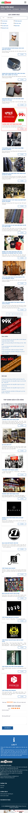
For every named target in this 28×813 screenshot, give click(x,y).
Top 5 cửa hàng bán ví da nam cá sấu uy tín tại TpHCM (13, 303)
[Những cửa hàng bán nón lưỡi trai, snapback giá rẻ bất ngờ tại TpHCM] (14, 243)
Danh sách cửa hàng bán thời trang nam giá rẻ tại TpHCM (14, 174)
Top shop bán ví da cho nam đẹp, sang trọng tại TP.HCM (13, 99)
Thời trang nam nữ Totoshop (10, 617)
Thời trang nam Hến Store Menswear (12, 666)
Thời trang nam (16, 9)
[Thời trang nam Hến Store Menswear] (14, 657)
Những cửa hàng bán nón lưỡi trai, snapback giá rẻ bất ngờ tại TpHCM (12, 252)
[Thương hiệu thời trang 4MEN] (14, 410)
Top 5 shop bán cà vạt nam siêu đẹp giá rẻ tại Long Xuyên (14, 226)
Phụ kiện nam (23, 9)
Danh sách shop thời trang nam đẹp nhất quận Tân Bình (14, 200)
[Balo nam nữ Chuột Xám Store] (14, 584)
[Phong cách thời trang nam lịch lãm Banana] (14, 509)
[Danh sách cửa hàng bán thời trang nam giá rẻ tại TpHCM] (14, 164)
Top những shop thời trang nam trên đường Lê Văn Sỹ (12, 148)
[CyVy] (11, 371)
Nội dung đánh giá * (6, 716)
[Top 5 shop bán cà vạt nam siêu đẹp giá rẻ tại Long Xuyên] (14, 216)
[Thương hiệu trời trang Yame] (14, 485)
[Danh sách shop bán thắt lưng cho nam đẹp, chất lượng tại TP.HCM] (14, 64)
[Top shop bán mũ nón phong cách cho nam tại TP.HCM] (14, 39)
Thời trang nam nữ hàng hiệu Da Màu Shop (12, 640)
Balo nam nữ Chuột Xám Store (10, 593)
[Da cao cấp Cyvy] (14, 436)
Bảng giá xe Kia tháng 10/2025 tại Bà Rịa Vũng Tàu (13, 379)
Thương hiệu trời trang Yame (10, 493)
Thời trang (9, 9)
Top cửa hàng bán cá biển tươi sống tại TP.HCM (12, 349)
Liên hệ (2, 787)
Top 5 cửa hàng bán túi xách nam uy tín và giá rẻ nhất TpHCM (13, 277)
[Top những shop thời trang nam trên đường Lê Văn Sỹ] (14, 139)
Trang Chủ (3, 9)
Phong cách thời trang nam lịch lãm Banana (12, 518)
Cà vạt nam (4, 21)
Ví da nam (4, 23)
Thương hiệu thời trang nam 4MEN (12, 124)
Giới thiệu (2, 785)
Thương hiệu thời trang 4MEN (10, 419)
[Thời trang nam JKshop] (14, 559)
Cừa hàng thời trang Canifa (10, 470)
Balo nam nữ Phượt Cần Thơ (10, 543)
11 (21, 314)
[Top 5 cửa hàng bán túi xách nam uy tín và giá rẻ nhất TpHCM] (14, 268)
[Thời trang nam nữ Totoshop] (14, 608)
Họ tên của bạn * (5, 710)
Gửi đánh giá (7, 727)
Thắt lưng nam (18, 21)
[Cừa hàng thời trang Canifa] (14, 461)
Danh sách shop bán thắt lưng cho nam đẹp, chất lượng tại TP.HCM (13, 74)
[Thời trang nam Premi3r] (14, 681)
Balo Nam (17, 25)
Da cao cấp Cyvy (6, 444)
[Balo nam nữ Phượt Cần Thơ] (14, 534)
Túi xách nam (5, 25)
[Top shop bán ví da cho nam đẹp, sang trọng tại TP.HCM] (14, 90)
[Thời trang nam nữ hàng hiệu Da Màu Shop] (14, 631)
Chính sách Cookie (4, 795)
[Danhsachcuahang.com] (6, 2)
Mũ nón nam (18, 23)
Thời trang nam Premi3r (9, 690)
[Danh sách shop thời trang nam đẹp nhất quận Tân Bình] (14, 191)
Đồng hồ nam (5, 28)
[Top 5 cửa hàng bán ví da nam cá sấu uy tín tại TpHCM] (14, 293)
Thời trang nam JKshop (8, 568)
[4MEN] (11, 333)
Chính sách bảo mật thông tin (6, 793)
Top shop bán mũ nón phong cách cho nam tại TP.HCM (13, 49)
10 (17, 314)
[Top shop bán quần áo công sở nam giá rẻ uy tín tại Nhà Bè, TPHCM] (14, 115)
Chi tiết (22, 54)
